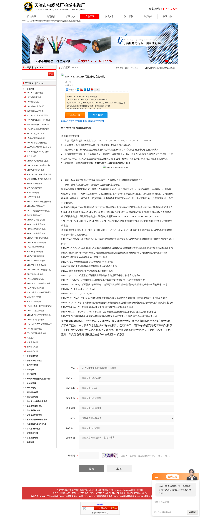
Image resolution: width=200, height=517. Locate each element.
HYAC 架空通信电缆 (35, 279)
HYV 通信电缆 (33, 102)
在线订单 (148, 16)
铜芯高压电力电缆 (34, 360)
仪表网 (100, 504)
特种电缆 (30, 370)
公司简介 (51, 16)
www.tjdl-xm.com (124, 490)
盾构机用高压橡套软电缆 (37, 419)
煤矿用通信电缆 (33, 428)
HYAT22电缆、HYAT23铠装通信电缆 (39, 306)
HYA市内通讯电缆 (34, 329)
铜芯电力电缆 (32, 397)
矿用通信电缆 (32, 342)
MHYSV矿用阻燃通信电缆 (37, 161)
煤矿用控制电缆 (33, 410)
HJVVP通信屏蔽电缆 (35, 288)
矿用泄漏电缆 (32, 438)
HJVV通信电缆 (33, 193)
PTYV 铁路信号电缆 (35, 274)
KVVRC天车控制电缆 (49, 496)
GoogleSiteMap (109, 493)
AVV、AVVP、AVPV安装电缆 (39, 174)
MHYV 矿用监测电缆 (35, 311)
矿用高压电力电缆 (34, 415)
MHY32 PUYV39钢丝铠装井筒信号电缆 (38, 283)
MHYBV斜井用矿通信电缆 (37, 238)
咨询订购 (75, 115)
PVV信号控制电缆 (34, 215)
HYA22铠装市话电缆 (35, 247)
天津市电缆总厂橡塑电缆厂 (58, 6)
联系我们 (167, 16)
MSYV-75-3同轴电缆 (35, 256)
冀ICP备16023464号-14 (137, 493)
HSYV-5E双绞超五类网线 (37, 115)
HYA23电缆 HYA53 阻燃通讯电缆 (39, 292)
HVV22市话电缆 (33, 197)
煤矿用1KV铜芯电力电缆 (37, 401)
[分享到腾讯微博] (85, 89)
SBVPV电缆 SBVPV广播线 (38, 152)
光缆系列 (30, 338)
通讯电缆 (30, 89)
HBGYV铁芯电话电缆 (36, 138)
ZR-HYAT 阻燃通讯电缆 (36, 333)
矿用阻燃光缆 (32, 433)
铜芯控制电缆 (32, 392)
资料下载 (128, 16)
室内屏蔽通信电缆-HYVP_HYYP (34, 188)
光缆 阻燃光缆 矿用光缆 (36, 424)
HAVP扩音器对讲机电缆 (37, 143)
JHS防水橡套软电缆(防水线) (38, 379)
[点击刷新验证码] (110, 455)
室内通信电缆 (32, 347)
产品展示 (89, 16)
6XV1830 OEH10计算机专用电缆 (39, 202)
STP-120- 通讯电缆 (35, 93)
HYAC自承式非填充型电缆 (38, 129)
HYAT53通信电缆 (34, 301)
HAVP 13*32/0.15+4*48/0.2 (38, 120)
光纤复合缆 (31, 156)
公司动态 (70, 16)
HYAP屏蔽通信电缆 (35, 252)
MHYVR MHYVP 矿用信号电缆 (39, 315)
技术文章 (109, 16)
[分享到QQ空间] (78, 89)
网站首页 (31, 16)
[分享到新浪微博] (81, 89)
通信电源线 (31, 383)
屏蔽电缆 (30, 442)
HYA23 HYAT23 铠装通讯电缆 (39, 324)
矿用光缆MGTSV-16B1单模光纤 (39, 179)
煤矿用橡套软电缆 (34, 406)
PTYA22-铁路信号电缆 (36, 229)
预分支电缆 (31, 374)
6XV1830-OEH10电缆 (36, 261)
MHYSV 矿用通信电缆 (36, 220)
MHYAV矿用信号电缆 (35, 320)
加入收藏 (98, 115)
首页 (127, 68)
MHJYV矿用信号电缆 (35, 170)
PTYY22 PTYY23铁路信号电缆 (39, 270)
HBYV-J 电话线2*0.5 (35, 134)
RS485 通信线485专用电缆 (38, 211)
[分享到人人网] (88, 89)
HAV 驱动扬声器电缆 (35, 106)
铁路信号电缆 (32, 351)
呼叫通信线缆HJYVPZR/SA (38, 124)
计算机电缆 (31, 388)
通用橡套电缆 (32, 356)
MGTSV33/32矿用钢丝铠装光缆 (39, 147)
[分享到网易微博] (91, 89)
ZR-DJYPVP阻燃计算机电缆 (125, 496)
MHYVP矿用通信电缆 (36, 206)
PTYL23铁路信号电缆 (36, 224)
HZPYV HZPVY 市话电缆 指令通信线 (38, 165)
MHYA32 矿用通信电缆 (36, 265)
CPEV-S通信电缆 (34, 297)
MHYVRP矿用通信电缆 (36, 242)
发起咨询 (192, 512)
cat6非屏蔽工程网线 (35, 111)
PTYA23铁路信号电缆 (36, 233)
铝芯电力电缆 (32, 365)
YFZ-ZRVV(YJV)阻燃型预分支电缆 (97, 496)
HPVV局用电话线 (34, 97)
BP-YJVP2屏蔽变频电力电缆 (71, 496)
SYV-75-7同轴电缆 (34, 183)
